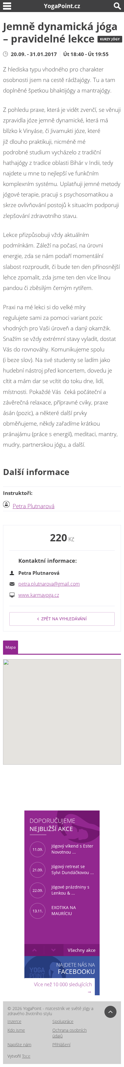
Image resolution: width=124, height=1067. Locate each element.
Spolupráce (62, 1021)
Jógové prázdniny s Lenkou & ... (61, 890)
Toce (26, 1056)
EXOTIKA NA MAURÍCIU (54, 911)
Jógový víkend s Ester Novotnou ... (63, 849)
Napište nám (19, 1044)
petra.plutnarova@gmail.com (49, 584)
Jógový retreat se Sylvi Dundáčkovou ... (63, 870)
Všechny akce (81, 950)
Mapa (10, 647)
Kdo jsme (16, 1030)
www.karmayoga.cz (38, 595)
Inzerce (14, 1021)
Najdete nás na (75, 968)
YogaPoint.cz (62, 6)
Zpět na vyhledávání (64, 619)
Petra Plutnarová (33, 506)
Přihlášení (61, 1044)
